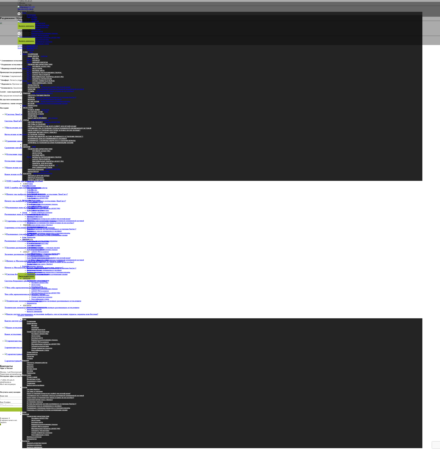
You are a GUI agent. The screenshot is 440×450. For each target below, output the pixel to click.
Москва (34, 19)
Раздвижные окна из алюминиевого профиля (44, 99)
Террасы (31, 97)
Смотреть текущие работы (39, 95)
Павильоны (31, 66)
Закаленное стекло (36, 114)
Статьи (24, 81)
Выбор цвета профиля (37, 118)
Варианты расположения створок (44, 33)
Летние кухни (33, 101)
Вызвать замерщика (36, 180)
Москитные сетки (35, 112)
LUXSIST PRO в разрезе (40, 35)
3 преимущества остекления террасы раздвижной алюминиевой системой (55, 89)
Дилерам (26, 147)
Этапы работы (33, 85)
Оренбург (36, 60)
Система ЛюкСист (35, 122)
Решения (26, 93)
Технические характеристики (38, 25)
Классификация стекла (40, 44)
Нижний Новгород (40, 62)
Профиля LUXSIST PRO (39, 27)
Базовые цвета (37, 31)
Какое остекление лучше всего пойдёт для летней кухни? (49, 87)
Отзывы (30, 52)
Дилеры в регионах (36, 169)
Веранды (31, 99)
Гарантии (30, 50)
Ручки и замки (34, 110)
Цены (24, 106)
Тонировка (31, 77)
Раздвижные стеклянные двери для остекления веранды (48, 101)
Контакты (25, 134)
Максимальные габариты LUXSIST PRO (45, 38)
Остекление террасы (36, 134)
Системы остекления (37, 124)
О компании (31, 15)
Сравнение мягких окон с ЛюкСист (40, 93)
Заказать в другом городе (39, 176)
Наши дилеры (32, 17)
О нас (24, 13)
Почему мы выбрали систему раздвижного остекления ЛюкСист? (51, 97)
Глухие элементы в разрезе (41, 42)
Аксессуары (36, 29)
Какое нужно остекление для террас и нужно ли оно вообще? (50, 91)
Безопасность (34, 87)
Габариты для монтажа (42, 79)
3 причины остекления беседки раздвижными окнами (47, 104)
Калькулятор (33, 172)
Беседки (31, 104)
